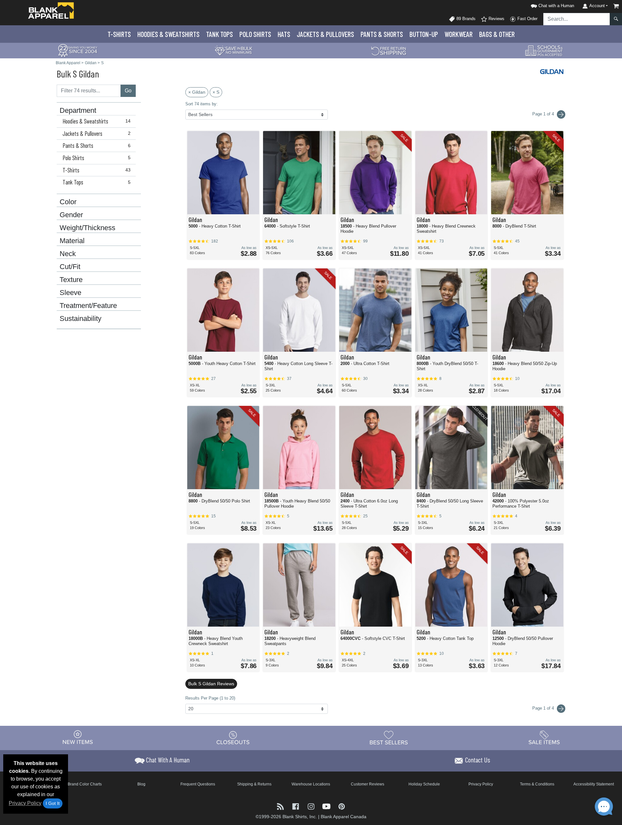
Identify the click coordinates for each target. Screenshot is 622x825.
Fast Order (526, 18)
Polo (255, 34)
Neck (68, 253)
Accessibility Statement (593, 784)
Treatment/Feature (88, 305)
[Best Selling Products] (388, 737)
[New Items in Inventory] (77, 737)
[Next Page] (561, 114)
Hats (284, 34)
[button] (551, 4)
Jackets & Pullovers (97, 133)
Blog (141, 784)
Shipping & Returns (254, 784)
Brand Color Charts (85, 784)
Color (68, 202)
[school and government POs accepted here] (544, 50)
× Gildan (196, 92)
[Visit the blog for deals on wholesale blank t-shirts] (281, 805)
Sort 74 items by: (201, 103)
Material (72, 240)
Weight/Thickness (87, 227)
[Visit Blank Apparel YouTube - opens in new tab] (327, 805)
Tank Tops (219, 34)
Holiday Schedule (424, 784)
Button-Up (423, 34)
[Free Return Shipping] (388, 50)
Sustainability (80, 318)
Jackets (325, 34)
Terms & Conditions (537, 784)
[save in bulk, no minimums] (233, 50)
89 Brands (465, 18)
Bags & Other (497, 34)
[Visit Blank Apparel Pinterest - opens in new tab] (342, 805)
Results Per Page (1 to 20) (210, 698)
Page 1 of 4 (543, 708)
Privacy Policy (25, 803)
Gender (71, 214)
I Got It (53, 803)
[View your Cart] (616, 6)
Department (78, 110)
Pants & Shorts (97, 145)
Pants (382, 34)
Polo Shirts (97, 157)
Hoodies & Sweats (168, 34)
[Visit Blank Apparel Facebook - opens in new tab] (296, 805)
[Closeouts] (233, 737)
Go (128, 90)
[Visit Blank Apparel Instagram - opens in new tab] (311, 805)
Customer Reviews (367, 784)
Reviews (495, 18)
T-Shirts (119, 34)
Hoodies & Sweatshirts (97, 121)
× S (216, 92)
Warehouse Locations (311, 784)
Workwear (458, 34)
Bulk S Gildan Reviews (211, 683)
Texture (71, 279)
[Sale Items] (544, 737)
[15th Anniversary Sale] (78, 50)
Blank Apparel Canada (343, 816)
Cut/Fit (70, 266)
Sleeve (70, 292)
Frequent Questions (197, 784)
